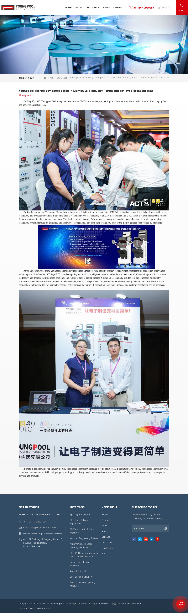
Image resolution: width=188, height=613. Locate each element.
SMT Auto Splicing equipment (79, 522)
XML (32, 608)
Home (68, 7)
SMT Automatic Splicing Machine (82, 531)
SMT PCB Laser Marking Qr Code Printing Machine (84, 555)
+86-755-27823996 (37, 521)
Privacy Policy (45, 608)
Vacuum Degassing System (84, 538)
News (106, 7)
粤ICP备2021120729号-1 (99, 603)
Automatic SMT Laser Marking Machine (81, 546)
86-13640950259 (143, 7)
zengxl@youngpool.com (43, 527)
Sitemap (23, 608)
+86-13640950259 (53, 533)
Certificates (107, 548)
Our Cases (62, 78)
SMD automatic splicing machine (82, 584)
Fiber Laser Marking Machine (80, 564)
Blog (103, 553)
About (79, 7)
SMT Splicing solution (81, 577)
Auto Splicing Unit (79, 571)
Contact (119, 7)
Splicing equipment (80, 514)
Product (93, 7)
